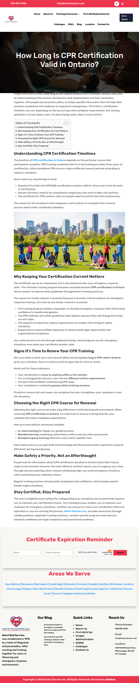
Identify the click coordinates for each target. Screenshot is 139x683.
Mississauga (14, 588)
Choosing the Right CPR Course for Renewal (41, 138)
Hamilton (104, 584)
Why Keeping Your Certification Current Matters (43, 131)
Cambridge (55, 584)
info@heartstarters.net (70, 3)
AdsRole (110, 679)
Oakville (58, 588)
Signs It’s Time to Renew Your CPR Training (40, 134)
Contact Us (103, 24)
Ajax (7, 584)
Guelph (93, 584)
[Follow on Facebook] (116, 3)
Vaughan (68, 593)
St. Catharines (114, 588)
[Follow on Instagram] (122, 4)
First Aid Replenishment (96, 14)
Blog (79, 24)
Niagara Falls (30, 588)
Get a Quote (124, 18)
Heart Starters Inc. (56, 679)
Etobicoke (69, 584)
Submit (120, 553)
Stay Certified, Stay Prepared (33, 146)
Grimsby (82, 584)
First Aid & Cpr (84, 632)
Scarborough (96, 588)
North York (46, 588)
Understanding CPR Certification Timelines (40, 127)
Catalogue (59, 24)
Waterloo (80, 593)
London (128, 584)
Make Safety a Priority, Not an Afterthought (41, 142)
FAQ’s (71, 24)
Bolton (16, 584)
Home (37, 14)
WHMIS (80, 642)
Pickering (81, 588)
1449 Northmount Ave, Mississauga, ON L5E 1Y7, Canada (125, 651)
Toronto (56, 593)
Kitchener (116, 584)
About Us (48, 14)
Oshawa (69, 588)
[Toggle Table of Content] (65, 123)
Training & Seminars (67, 14)
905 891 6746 (18, 3)
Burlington (41, 584)
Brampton (27, 584)
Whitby (91, 593)
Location (90, 24)
